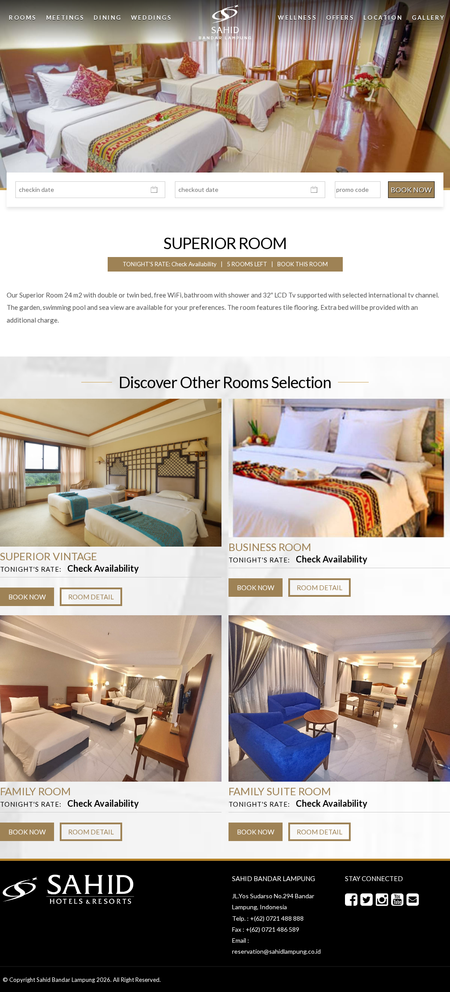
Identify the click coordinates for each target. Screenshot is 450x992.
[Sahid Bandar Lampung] (225, 22)
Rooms (23, 17)
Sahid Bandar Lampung (65, 979)
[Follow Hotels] (368, 900)
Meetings (65, 17)
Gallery (428, 17)
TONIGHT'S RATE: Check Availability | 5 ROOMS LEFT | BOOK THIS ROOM (225, 264)
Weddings (151, 17)
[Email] (414, 900)
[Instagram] (383, 900)
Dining (108, 17)
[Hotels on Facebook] (352, 900)
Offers (340, 17)
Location (383, 17)
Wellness (297, 17)
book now (27, 597)
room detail (91, 597)
